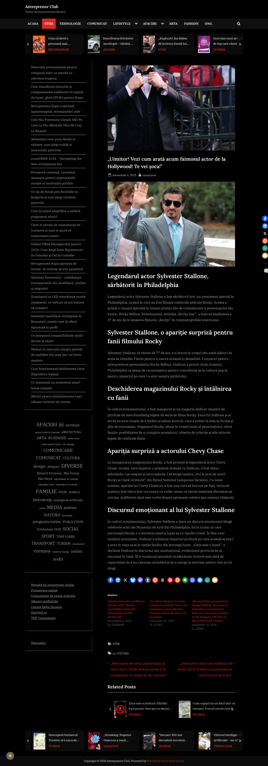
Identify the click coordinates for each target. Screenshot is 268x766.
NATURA (52, 514)
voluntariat (78, 543)
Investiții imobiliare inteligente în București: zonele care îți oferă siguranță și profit (56, 321)
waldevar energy (60, 551)
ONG (208, 23)
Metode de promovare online (52, 585)
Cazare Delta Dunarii (46, 607)
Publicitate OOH (49, 529)
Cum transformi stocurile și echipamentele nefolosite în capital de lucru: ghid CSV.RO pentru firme (57, 92)
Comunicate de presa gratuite (53, 596)
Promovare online (44, 590)
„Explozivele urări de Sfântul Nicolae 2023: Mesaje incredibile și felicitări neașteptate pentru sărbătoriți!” (126, 609)
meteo (70, 507)
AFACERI (150, 23)
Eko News (45, 479)
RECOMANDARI (57, 49)
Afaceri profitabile (44, 601)
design (39, 466)
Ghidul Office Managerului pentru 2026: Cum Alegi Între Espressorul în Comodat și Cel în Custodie (57, 249)
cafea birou (73, 438)
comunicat (149, 175)
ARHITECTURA (71, 432)
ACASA (33, 23)
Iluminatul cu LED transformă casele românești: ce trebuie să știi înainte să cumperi (58, 302)
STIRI (49, 23)
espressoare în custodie (66, 479)
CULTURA (122, 653)
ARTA (173, 23)
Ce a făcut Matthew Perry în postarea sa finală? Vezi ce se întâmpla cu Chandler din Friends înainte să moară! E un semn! (168, 609)
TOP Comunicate (43, 618)
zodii (58, 559)
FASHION (191, 23)
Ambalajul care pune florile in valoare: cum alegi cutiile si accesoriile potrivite (53, 144)
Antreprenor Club (41, 6)
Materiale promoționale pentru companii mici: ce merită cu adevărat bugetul (54, 72)
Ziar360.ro (39, 612)
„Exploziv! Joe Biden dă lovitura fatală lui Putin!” (171, 41)
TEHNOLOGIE (70, 23)
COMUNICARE (58, 450)
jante (42, 508)
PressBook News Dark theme (165, 761)
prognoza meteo (47, 521)
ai (114, 653)
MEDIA (54, 507)
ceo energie (68, 444)
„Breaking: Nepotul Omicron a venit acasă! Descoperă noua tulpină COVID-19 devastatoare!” (116, 738)
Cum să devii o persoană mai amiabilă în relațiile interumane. (60, 41)
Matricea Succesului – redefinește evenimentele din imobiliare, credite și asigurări (58, 283)
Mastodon (38, 643)
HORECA (74, 492)
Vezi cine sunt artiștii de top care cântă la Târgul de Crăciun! (227, 41)
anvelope (73, 425)
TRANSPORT (43, 543)
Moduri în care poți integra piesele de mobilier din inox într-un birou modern (57, 354)
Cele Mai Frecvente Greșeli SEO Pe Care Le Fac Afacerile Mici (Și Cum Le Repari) (56, 125)
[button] (110, 580)
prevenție (67, 515)
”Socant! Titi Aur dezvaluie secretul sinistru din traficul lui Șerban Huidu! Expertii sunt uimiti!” (172, 738)
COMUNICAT (97, 23)
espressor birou (46, 484)
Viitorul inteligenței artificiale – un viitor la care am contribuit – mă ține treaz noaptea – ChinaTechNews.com (227, 738)
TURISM (64, 543)
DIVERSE (218, 49)
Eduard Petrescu (49, 473)
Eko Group (71, 473)
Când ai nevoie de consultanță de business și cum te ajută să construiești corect (55, 230)
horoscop (42, 499)
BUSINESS (57, 438)
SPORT (48, 536)
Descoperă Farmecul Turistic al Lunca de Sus (61, 738)
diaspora (53, 466)
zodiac (77, 551)
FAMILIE (46, 491)
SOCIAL (71, 529)
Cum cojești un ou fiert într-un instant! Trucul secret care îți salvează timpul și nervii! (214, 706)
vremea (42, 551)
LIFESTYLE (121, 23)
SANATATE (109, 746)
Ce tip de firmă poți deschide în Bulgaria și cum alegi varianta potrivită (54, 197)
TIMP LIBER (66, 536)
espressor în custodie (67, 484)
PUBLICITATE (73, 522)
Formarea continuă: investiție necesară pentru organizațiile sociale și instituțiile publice (53, 177)
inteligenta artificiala (68, 500)
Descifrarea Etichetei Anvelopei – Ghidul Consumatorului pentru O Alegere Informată (117, 41)
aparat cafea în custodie (47, 432)
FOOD (62, 492)
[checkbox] (10, 756)
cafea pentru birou (51, 444)
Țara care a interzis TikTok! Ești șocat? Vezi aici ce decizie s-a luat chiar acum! (150, 706)
